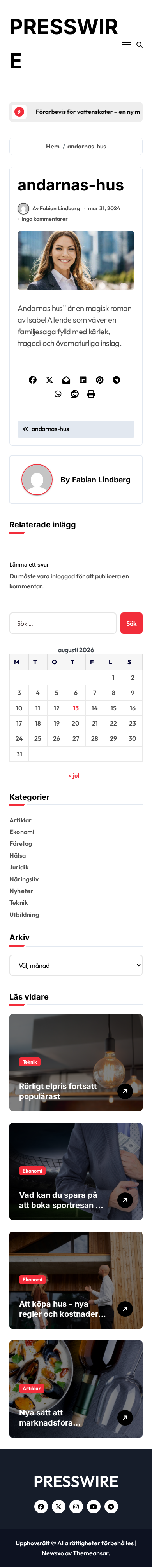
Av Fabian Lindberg (56, 208)
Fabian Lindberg (101, 479)
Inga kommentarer (44, 218)
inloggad (63, 576)
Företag (20, 843)
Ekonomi (21, 832)
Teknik (18, 902)
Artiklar (20, 820)
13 (76, 708)
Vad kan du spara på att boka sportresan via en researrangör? (63, 1205)
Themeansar (90, 1553)
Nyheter (21, 891)
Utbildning (24, 914)
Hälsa (17, 855)
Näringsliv (24, 879)
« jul (74, 775)
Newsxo (53, 1553)
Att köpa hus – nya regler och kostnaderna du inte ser (63, 1314)
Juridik (18, 867)
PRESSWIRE (76, 1481)
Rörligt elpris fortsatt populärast (58, 1091)
